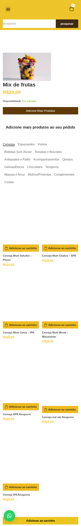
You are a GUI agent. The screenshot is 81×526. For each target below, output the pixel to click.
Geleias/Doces (14, 167)
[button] (8, 9)
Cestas (9, 182)
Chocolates (34, 167)
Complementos (64, 174)
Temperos (52, 167)
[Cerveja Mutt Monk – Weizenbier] (60, 296)
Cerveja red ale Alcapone (58, 417)
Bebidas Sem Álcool (18, 151)
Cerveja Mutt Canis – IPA (18, 332)
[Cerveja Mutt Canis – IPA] (21, 296)
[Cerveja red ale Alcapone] (60, 376)
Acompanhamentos (46, 159)
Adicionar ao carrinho (40, 520)
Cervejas (9, 144)
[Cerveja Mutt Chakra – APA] (60, 219)
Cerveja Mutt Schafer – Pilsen (17, 257)
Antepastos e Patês (17, 159)
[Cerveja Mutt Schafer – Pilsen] (21, 219)
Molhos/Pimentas (39, 174)
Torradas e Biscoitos (48, 151)
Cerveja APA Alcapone (17, 414)
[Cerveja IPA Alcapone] (21, 456)
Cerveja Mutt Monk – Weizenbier (55, 334)
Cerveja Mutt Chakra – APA (59, 255)
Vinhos (42, 144)
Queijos (67, 159)
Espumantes (26, 144)
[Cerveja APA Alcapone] (21, 375)
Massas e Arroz (14, 174)
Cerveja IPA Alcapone (16, 494)
